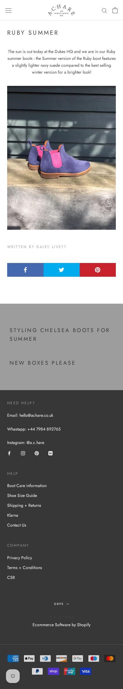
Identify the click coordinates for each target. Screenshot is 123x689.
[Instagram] (23, 452)
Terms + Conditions (24, 568)
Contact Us (16, 525)
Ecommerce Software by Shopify (61, 625)
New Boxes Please (43, 363)
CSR (11, 577)
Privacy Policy (19, 558)
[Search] (104, 10)
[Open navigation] (8, 10)
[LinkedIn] (50, 452)
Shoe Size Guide (22, 495)
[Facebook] (9, 452)
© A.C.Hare (61, 617)
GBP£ (59, 604)
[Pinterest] (37, 452)
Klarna (12, 515)
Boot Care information (27, 486)
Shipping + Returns (24, 505)
